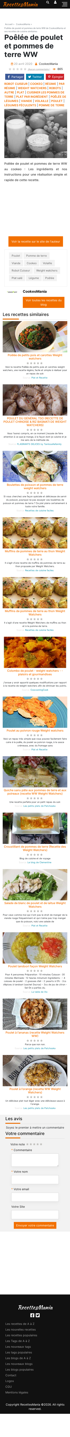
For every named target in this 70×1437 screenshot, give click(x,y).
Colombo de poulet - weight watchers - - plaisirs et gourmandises (35, 673)
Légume (34, 278)
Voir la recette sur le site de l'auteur (35, 242)
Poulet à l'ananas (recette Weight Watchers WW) (35, 1034)
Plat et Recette (39, 378)
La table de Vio (39, 992)
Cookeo (32, 264)
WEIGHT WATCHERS (32, 88)
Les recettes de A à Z (19, 1324)
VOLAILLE (41, 101)
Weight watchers (46, 271)
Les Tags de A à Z (17, 1341)
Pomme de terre (36, 256)
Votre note (17, 1145)
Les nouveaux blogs (18, 1364)
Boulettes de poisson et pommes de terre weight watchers (35, 487)
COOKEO (36, 84)
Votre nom (21, 1172)
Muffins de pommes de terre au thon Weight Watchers (35, 553)
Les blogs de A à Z (18, 1359)
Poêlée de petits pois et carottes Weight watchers (35, 357)
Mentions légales (16, 1393)
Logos (9, 1381)
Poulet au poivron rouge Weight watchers (35, 731)
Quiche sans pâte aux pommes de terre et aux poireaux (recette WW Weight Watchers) (35, 792)
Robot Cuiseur (21, 271)
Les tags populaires (18, 1353)
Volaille (47, 264)
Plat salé (17, 278)
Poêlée (49, 278)
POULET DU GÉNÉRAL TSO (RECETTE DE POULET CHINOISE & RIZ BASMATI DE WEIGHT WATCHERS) (35, 422)
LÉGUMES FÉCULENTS (20, 105)
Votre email (21, 1190)
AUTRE (9, 92)
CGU (8, 1387)
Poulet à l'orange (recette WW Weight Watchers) (35, 1091)
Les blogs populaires (19, 1370)
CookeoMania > (24, 24)
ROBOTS (55, 88)
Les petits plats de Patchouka (39, 806)
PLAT (20, 92)
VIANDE (26, 101)
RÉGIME (50, 84)
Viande (16, 264)
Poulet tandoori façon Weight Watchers (35, 967)
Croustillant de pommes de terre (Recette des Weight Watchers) (35, 848)
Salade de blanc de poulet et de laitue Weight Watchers (35, 905)
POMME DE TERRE (51, 105)
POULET (57, 101)
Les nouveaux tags (18, 1347)
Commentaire (23, 1150)
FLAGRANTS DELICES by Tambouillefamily (39, 444)
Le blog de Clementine (39, 863)
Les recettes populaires (21, 1336)
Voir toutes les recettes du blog (44, 303)
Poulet (16, 256)
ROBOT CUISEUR (15, 84)
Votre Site (18, 1207)
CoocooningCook (39, 690)
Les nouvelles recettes (20, 1330)
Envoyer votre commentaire (35, 1226)
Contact (10, 1376)
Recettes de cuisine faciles (39, 511)
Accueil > (10, 24)
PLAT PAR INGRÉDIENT (32, 96)
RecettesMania (20, 4)
